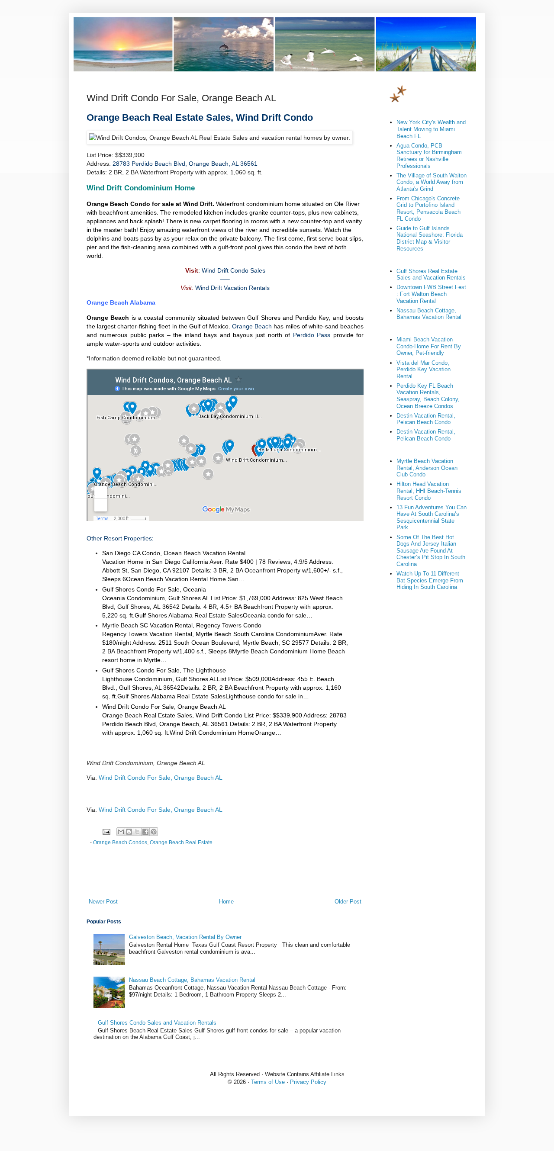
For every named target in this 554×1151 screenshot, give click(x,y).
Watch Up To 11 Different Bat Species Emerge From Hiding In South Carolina (429, 580)
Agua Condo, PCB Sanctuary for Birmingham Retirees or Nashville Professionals (429, 155)
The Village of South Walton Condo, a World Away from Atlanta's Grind (431, 182)
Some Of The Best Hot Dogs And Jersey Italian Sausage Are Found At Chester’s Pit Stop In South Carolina (430, 550)
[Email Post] (106, 831)
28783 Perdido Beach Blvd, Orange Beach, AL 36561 (185, 163)
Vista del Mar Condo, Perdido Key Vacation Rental (423, 369)
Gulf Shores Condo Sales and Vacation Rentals (157, 1022)
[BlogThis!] (129, 831)
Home (226, 901)
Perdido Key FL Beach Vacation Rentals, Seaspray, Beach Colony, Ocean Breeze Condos (428, 396)
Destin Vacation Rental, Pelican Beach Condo (425, 419)
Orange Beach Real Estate (181, 842)
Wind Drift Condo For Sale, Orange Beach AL (160, 777)
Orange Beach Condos (120, 842)
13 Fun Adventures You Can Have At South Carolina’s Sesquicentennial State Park (431, 517)
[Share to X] (137, 831)
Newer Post (103, 901)
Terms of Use (268, 1082)
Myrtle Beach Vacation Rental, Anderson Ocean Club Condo (426, 468)
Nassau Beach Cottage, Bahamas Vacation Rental (192, 980)
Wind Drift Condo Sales (233, 270)
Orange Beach (252, 326)
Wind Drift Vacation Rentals (232, 287)
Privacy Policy (308, 1082)
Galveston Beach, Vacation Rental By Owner (185, 937)
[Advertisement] (225, 874)
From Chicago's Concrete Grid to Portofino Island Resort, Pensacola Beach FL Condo (428, 208)
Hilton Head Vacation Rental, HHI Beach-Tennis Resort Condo (428, 491)
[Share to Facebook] (145, 831)
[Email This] (120, 831)
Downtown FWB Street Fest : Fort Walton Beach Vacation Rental (431, 294)
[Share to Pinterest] (153, 831)
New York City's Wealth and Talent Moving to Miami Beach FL (431, 129)
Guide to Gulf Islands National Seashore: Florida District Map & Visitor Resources (429, 238)
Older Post (348, 901)
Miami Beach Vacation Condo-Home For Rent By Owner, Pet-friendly (428, 346)
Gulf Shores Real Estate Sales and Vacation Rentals (431, 274)
